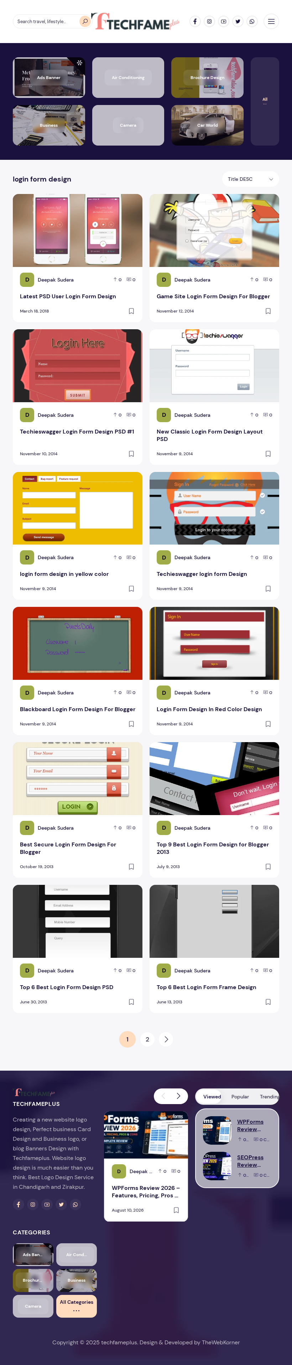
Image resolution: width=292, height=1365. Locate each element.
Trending (269, 1096)
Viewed (212, 1096)
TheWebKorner (221, 1342)
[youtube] (223, 21)
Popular (240, 1096)
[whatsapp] (252, 21)
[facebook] (195, 21)
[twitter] (238, 21)
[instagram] (209, 21)
